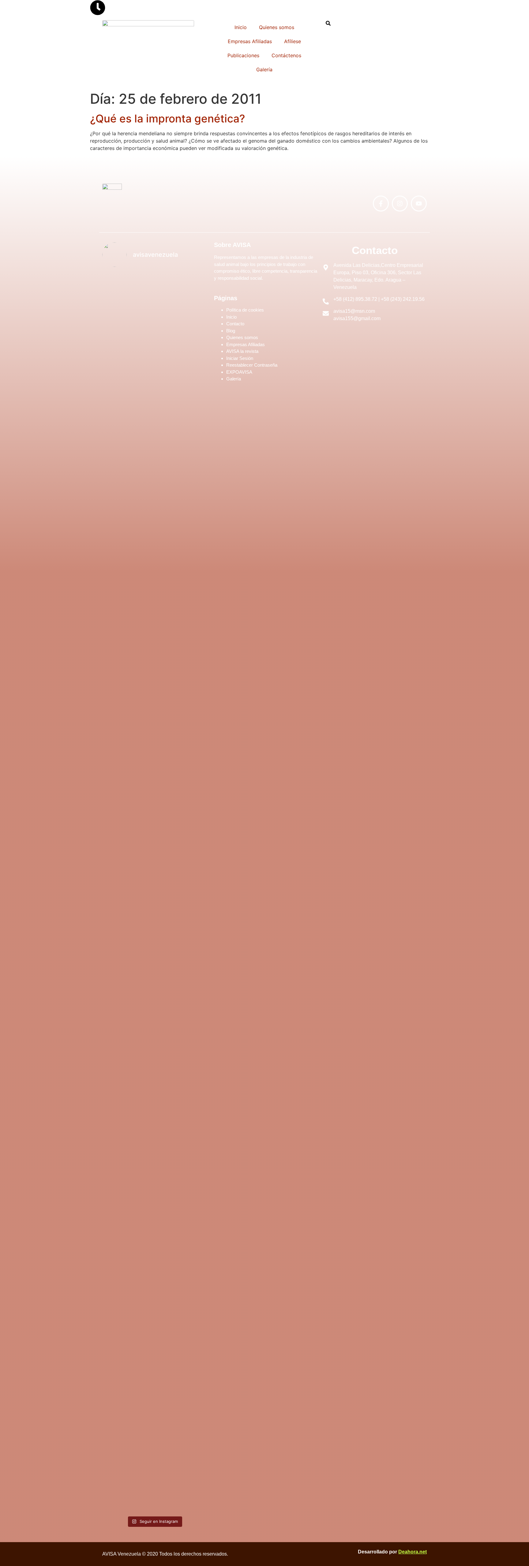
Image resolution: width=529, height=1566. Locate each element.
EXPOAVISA (239, 372)
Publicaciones (243, 55)
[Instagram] (400, 203)
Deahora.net (412, 1551)
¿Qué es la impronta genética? (167, 118)
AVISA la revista (242, 351)
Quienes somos (276, 27)
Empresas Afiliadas (250, 41)
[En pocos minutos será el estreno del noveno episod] (127, 410)
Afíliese (292, 41)
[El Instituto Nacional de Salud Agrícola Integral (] (181, 733)
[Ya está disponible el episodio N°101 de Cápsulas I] (127, 1301)
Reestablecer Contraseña (251, 365)
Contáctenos (286, 55)
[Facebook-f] (381, 203)
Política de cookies (245, 309)
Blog (230, 330)
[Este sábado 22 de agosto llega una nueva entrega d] (181, 1353)
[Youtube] (419, 203)
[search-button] (328, 23)
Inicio (240, 27)
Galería (264, 69)
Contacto (235, 323)
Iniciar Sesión (239, 358)
